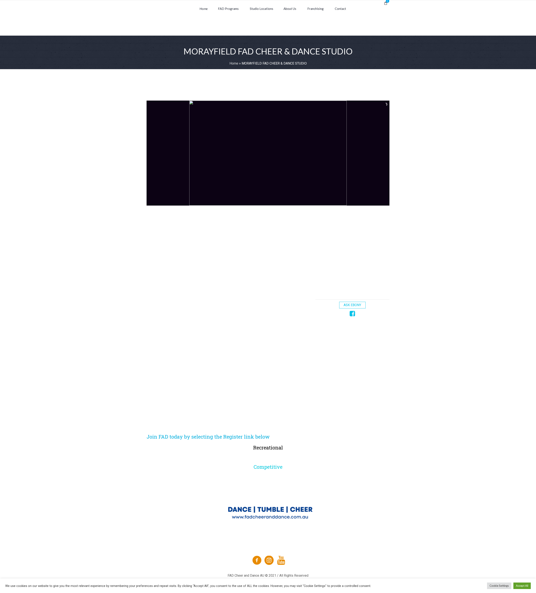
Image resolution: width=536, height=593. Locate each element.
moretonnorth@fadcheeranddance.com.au (191, 234)
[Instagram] (269, 560)
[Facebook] (257, 560)
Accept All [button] (522, 585)
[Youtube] (281, 560)
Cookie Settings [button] (499, 585)
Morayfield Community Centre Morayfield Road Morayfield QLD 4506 (217, 249)
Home (233, 63)
